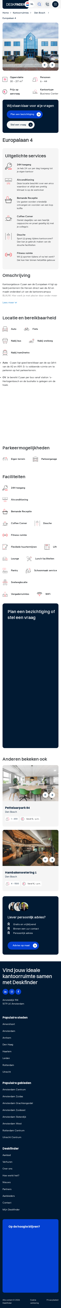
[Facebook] (18, 992)
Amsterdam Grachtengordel (18, 1103)
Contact (7, 1202)
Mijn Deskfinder (11, 1209)
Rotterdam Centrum (14, 1130)
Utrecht (7, 1071)
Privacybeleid (52, 1300)
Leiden (6, 1058)
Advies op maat (21, 945)
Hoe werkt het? (11, 1175)
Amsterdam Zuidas (13, 1096)
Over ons (7, 1168)
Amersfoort (9, 1024)
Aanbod (7, 1155)
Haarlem (7, 1051)
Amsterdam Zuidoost (14, 1110)
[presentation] (45, 65)
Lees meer (9, 302)
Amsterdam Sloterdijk (14, 1116)
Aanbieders (9, 1196)
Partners (7, 1189)
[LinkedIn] (5, 992)
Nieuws (7, 1182)
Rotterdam (8, 1065)
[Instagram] (12, 992)
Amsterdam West (12, 1123)
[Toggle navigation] (55, 4)
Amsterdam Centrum (14, 1089)
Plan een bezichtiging (22, 114)
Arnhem (7, 1037)
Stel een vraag (18, 124)
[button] (45, 795)
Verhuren (7, 1161)
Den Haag (8, 1044)
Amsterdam (9, 1031)
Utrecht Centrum (12, 1137)
